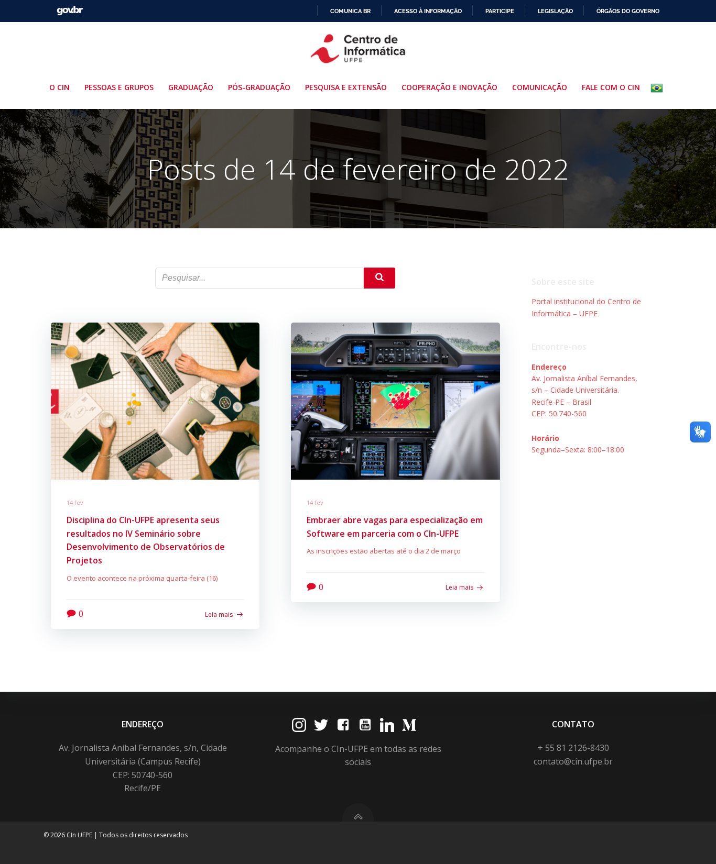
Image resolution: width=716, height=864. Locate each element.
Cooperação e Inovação (449, 87)
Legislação (555, 11)
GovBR (70, 11)
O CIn (59, 87)
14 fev (75, 502)
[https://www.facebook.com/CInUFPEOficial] (343, 725)
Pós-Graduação (259, 87)
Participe (499, 11)
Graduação (190, 87)
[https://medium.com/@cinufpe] (409, 725)
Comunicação (539, 87)
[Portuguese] (658, 88)
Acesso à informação (428, 11)
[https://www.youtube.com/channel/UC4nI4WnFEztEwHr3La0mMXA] (365, 725)
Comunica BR (350, 11)
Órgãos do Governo (627, 11)
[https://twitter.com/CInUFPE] (321, 725)
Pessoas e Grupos (119, 87)
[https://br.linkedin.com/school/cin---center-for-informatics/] (387, 725)
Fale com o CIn (611, 87)
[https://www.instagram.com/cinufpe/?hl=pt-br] (299, 725)
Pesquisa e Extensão (346, 87)
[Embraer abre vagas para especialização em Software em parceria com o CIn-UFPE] (395, 400)
